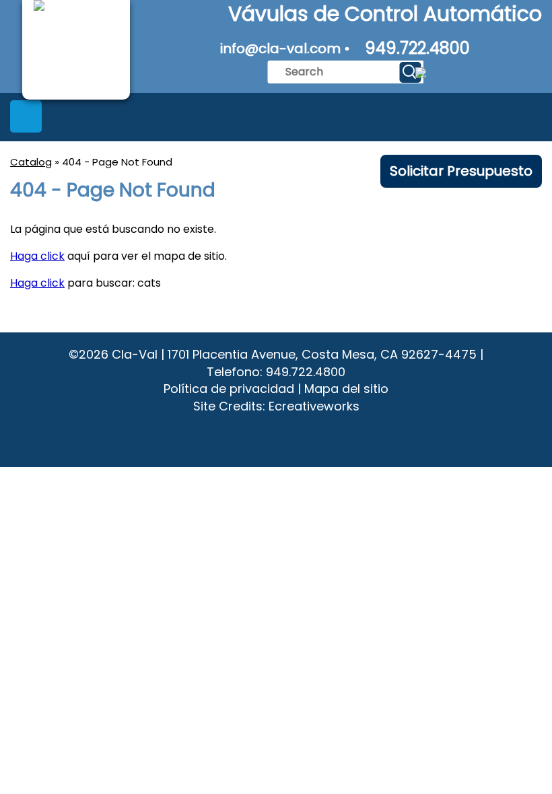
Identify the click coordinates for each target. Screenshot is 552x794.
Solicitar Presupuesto (461, 170)
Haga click (37, 256)
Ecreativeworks (314, 406)
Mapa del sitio (346, 388)
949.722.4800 (417, 48)
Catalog (31, 162)
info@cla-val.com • (285, 48)
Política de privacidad (229, 388)
